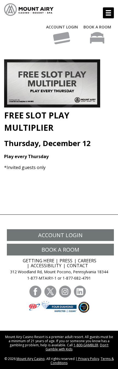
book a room (60, 249)
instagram (65, 292)
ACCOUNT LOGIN (62, 27)
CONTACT (77, 266)
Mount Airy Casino (30, 358)
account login (60, 235)
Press (66, 261)
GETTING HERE (38, 261)
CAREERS (87, 261)
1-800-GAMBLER (86, 345)
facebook (35, 292)
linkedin (80, 292)
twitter (50, 292)
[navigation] (108, 12)
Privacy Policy (88, 358)
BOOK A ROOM (97, 27)
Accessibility (46, 266)
